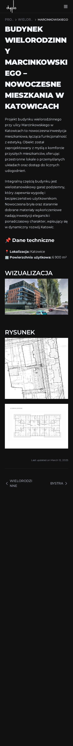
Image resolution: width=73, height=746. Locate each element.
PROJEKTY (9, 19)
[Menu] (65, 6)
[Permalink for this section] (57, 240)
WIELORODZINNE (25, 19)
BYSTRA (56, 483)
